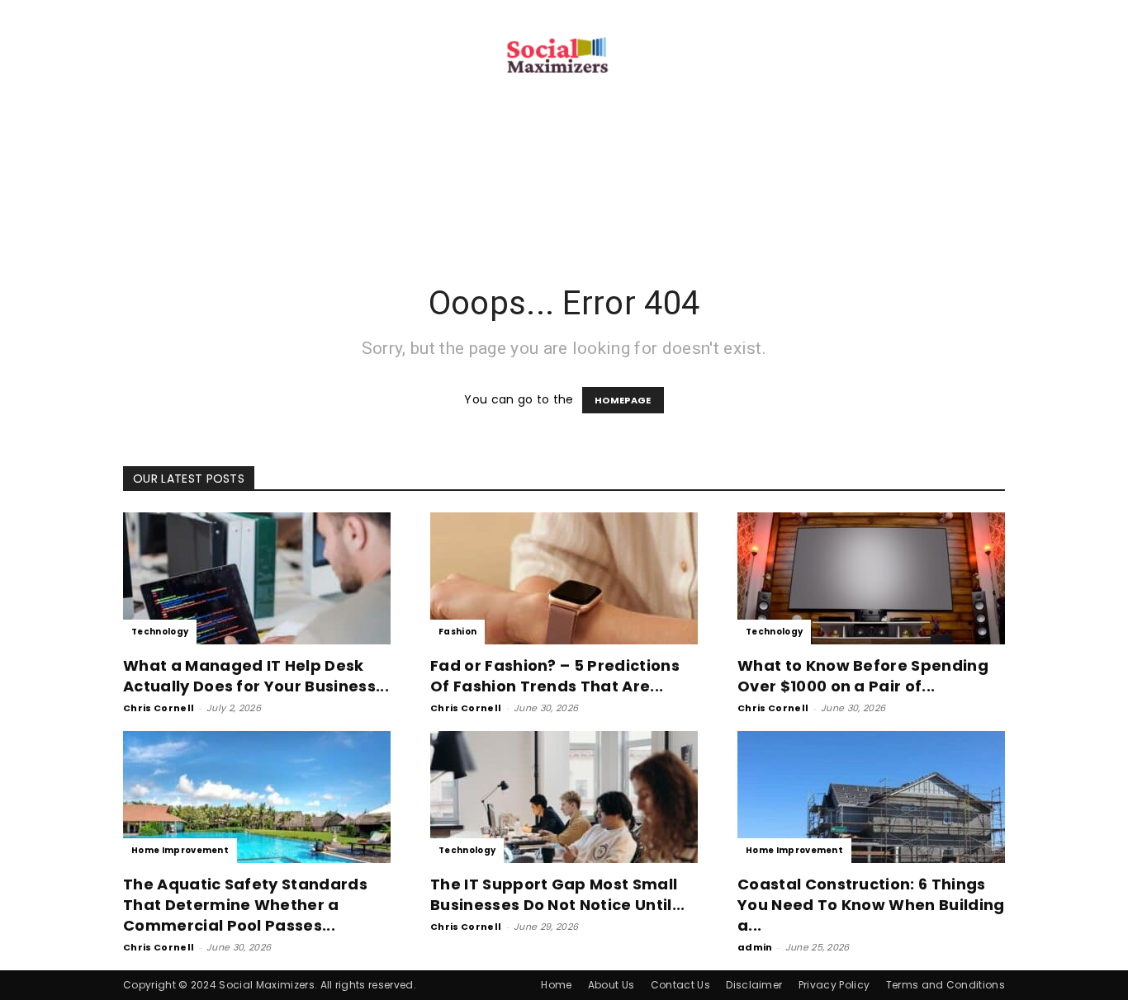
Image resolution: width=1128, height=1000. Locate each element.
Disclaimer (754, 985)
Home (556, 985)
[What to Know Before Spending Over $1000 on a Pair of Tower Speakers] (871, 578)
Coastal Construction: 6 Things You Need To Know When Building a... (871, 905)
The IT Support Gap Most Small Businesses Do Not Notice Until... (557, 894)
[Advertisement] (564, 204)
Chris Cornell (158, 708)
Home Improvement (180, 850)
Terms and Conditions (945, 985)
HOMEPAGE (623, 400)
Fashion (457, 631)
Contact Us (680, 985)
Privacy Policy (834, 985)
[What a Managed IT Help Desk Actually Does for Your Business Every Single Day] (257, 578)
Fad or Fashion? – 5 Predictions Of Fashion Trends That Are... (555, 675)
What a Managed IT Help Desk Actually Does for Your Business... (256, 675)
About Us (611, 985)
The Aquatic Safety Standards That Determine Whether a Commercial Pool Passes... (245, 905)
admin (755, 947)
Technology (159, 631)
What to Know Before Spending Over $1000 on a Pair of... (862, 675)
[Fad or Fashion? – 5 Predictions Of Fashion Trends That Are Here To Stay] (564, 578)
